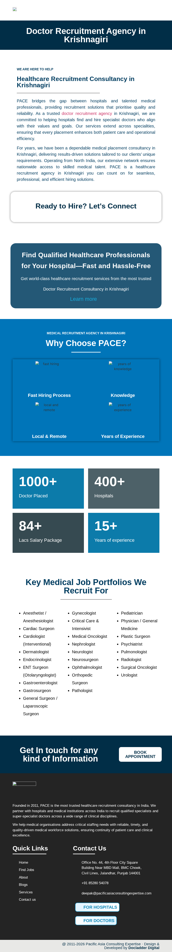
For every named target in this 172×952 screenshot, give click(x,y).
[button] (108, 10)
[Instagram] (35, 946)
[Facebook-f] (17, 946)
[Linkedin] (43, 946)
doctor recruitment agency (87, 113)
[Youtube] (26, 946)
